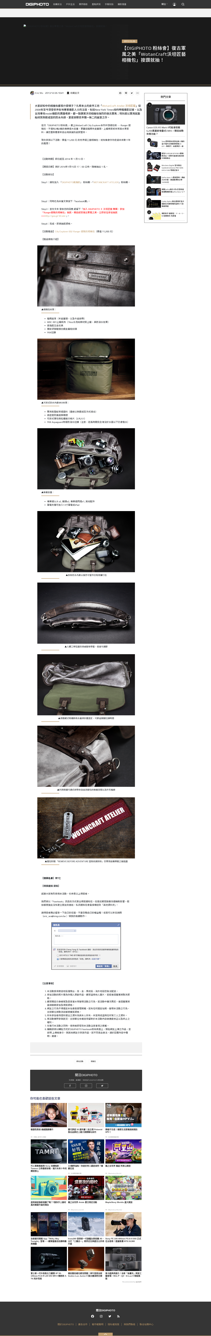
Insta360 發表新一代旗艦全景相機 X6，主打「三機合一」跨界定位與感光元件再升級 (86, 1241)
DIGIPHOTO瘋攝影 (71, 182)
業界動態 (83, 4)
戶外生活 (70, 4)
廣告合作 (82, 1324)
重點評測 (96, 4)
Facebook (120, 93)
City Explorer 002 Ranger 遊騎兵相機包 (75, 231)
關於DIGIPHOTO (66, 1324)
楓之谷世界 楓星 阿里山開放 (118, 1166)
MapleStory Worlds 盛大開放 (118, 1202)
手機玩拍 (109, 4)
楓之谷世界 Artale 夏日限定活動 (82, 1202)
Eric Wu (39, 93)
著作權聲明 (97, 1324)
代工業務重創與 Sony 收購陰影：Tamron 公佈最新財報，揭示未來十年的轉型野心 (49, 1168)
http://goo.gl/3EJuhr (55, 216)
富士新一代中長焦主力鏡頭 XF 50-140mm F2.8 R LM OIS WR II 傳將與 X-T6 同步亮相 (49, 1276)
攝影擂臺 (122, 4)
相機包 (93, 1061)
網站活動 (79, 1061)
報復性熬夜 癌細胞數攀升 (42, 1129)
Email (137, 93)
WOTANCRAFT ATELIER (106, 182)
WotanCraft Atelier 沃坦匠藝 (119, 105)
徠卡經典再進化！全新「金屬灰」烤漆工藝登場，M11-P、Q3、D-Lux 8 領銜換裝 (123, 1276)
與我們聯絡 (129, 1324)
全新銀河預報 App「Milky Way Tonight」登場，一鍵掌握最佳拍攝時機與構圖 (48, 1241)
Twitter (132, 93)
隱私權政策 (113, 1324)
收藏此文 (74, 93)
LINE (126, 93)
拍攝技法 (57, 4)
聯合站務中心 (146, 1324)
